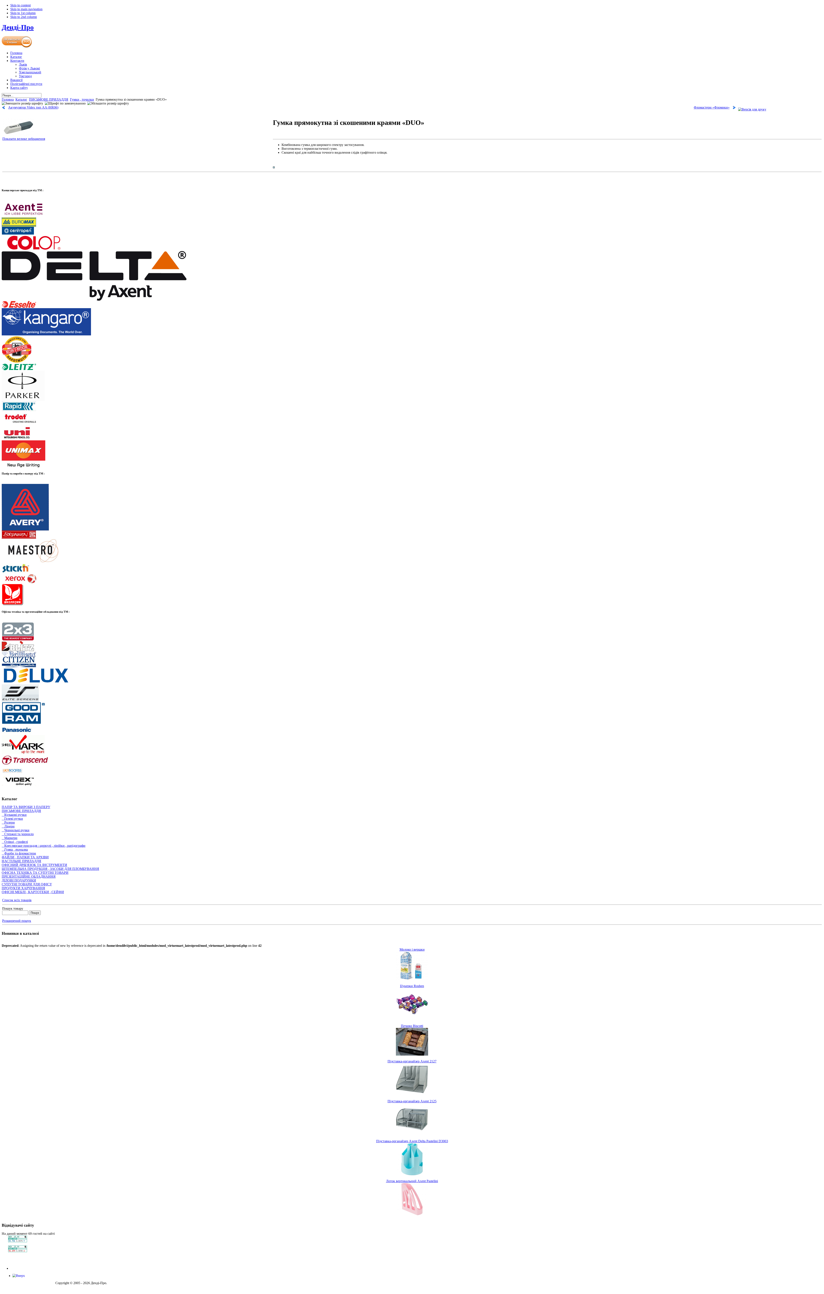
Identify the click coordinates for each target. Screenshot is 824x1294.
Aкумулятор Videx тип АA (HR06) (33, 107)
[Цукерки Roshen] (412, 1019)
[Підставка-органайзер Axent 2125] (412, 1134)
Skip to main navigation (26, 9)
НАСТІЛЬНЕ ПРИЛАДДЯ (21, 861)
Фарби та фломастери (19, 853)
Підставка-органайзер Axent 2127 (412, 1061)
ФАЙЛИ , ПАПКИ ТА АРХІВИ (25, 857)
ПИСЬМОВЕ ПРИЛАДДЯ (48, 99)
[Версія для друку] (752, 108)
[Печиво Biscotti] (412, 1054)
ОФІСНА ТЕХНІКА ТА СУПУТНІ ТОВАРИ (35, 872)
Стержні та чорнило (18, 834)
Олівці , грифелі (15, 842)
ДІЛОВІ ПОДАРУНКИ (19, 880)
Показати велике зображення (23, 139)
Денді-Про (18, 27)
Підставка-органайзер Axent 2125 (412, 1101)
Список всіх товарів (17, 900)
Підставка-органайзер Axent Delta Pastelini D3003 (412, 1141)
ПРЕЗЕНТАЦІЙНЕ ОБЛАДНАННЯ (29, 876)
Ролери (8, 822)
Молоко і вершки (412, 949)
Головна (8, 99)
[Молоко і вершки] (412, 979)
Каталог (21, 99)
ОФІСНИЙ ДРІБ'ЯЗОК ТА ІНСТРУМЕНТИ (34, 865)
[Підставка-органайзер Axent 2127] (412, 1094)
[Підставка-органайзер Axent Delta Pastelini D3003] (412, 1174)
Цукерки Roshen (412, 986)
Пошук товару (12, 908)
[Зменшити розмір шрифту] (22, 103)
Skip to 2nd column (23, 17)
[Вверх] (18, 1275)
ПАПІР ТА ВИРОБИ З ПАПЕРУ (26, 807)
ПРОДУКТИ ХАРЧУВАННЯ (23, 888)
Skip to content (20, 5)
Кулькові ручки (14, 815)
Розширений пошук (16, 921)
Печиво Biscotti (412, 1026)
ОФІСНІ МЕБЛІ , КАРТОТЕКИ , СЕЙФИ (33, 892)
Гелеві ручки (12, 818)
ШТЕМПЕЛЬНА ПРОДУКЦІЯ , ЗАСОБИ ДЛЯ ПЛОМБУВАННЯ (50, 869)
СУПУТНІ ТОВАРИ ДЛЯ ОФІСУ (27, 884)
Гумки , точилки (82, 99)
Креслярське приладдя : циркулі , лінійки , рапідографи (43, 845)
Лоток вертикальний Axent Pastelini (412, 1181)
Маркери (9, 838)
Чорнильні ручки (15, 830)
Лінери (8, 826)
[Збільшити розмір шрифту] (108, 103)
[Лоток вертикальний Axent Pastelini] (412, 1214)
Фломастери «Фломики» (712, 107)
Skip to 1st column (23, 13)
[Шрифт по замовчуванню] (65, 103)
